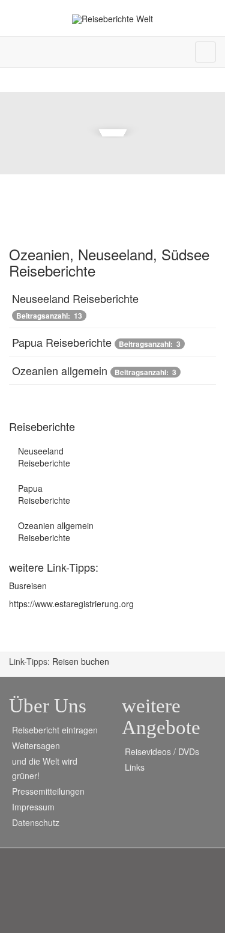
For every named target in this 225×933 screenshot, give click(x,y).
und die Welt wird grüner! (44, 768)
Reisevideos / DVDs (162, 751)
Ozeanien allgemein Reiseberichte (56, 531)
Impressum (33, 807)
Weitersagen (36, 745)
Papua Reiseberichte (62, 342)
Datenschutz (35, 822)
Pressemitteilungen (48, 791)
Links (135, 767)
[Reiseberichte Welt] (112, 19)
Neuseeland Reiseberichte (75, 298)
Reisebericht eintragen (55, 730)
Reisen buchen (80, 661)
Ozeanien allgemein (59, 370)
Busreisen (28, 586)
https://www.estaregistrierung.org (71, 604)
